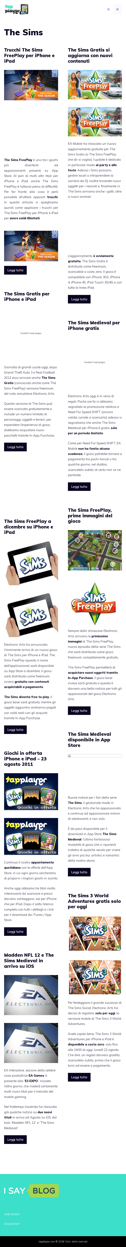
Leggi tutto (15, 270)
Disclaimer (12, 1224)
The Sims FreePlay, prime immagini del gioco (90, 515)
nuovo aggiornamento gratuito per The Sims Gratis (92, 149)
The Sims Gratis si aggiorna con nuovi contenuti (90, 55)
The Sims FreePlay (99, 641)
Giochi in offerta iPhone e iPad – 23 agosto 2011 (25, 758)
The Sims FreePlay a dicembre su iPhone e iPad (28, 526)
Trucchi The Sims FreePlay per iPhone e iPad (29, 55)
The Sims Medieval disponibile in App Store (89, 739)
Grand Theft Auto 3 (18, 372)
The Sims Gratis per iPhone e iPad (27, 296)
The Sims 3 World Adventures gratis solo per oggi (94, 901)
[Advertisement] (31, 131)
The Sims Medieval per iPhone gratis (94, 325)
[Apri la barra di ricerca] (108, 9)
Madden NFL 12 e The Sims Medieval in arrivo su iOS (29, 960)
